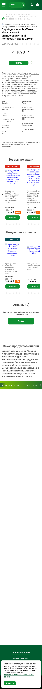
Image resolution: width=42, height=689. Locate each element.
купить (18, 63)
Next (37, 195)
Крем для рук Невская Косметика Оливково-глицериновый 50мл (11, 268)
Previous (3, 195)
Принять (9, 683)
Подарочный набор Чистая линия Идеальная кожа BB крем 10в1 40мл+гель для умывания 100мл (12, 196)
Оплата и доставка (21, 658)
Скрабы (5, 103)
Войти (21, 321)
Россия (4, 115)
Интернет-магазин (21, 652)
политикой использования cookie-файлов (19, 676)
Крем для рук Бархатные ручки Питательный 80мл (34, 266)
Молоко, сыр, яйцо (13, 385)
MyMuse (5, 109)
